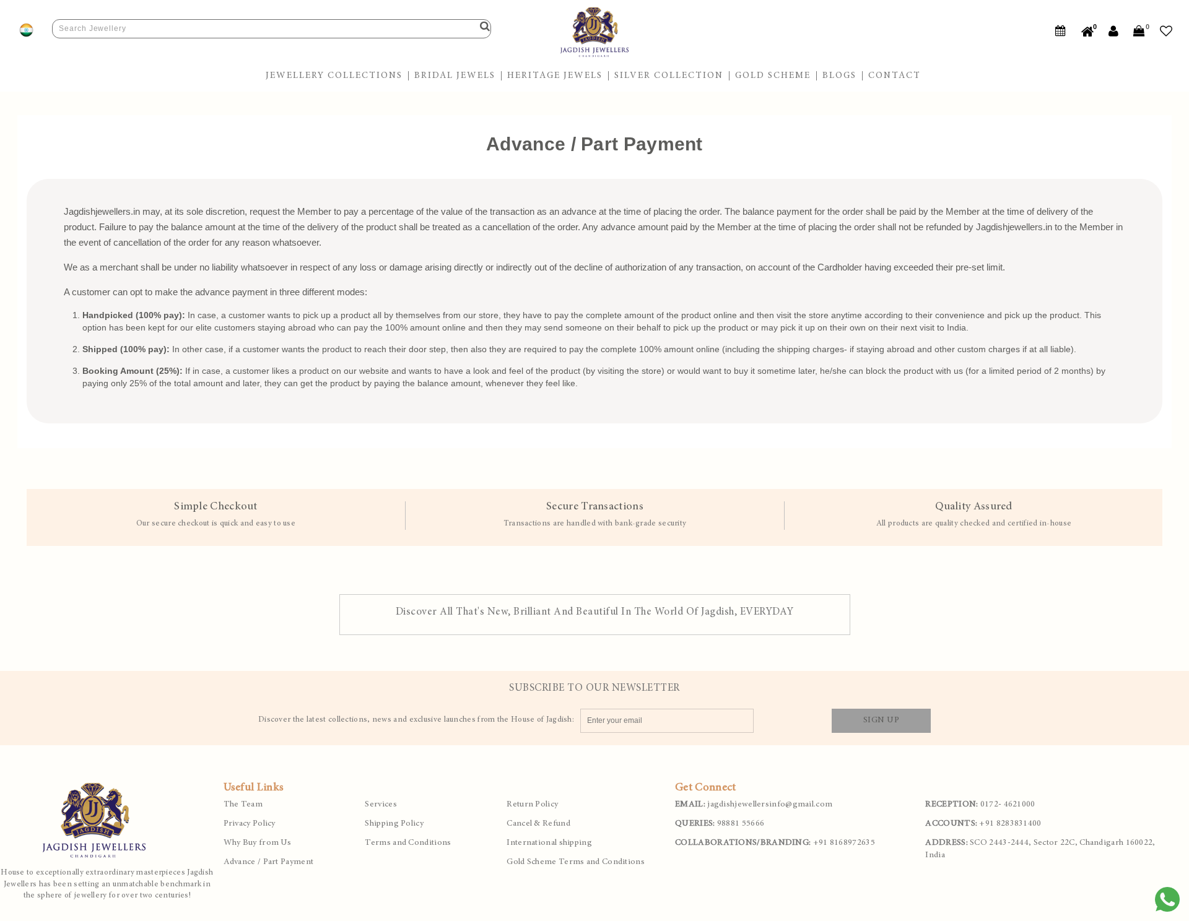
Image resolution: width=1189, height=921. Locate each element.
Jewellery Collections (334, 75)
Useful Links (254, 787)
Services (380, 804)
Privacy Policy (250, 823)
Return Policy (532, 804)
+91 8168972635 (775, 843)
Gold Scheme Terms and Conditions (576, 862)
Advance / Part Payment (269, 862)
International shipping (549, 843)
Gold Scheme (773, 75)
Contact (894, 75)
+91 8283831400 (983, 823)
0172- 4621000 (980, 804)
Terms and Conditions (408, 843)
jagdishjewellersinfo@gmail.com (753, 804)
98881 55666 (719, 823)
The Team (243, 804)
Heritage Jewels (555, 75)
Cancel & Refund (538, 823)
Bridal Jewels (454, 75)
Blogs (839, 75)
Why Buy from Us (258, 843)
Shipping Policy (394, 823)
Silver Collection (668, 75)
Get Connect (705, 787)
